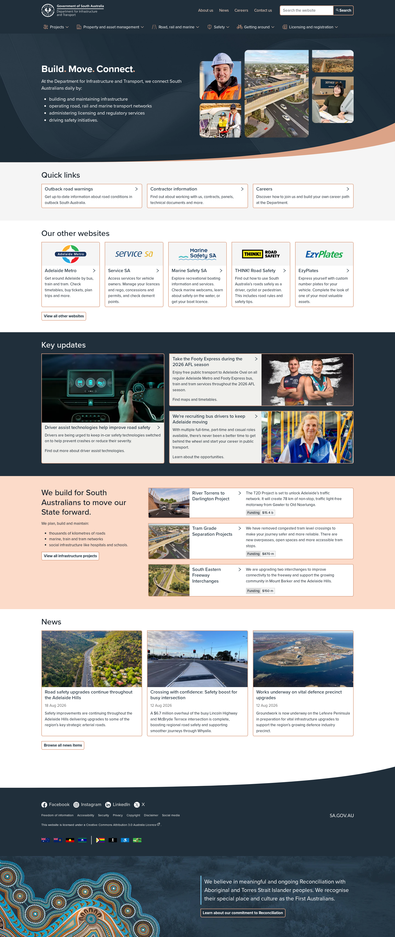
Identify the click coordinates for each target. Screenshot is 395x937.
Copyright (133, 815)
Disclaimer (151, 815)
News (224, 10)
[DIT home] (72, 10)
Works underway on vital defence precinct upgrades (299, 695)
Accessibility (85, 815)
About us (205, 10)
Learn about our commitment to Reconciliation (243, 913)
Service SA (119, 271)
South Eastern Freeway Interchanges (206, 575)
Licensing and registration (311, 27)
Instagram (91, 804)
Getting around (257, 27)
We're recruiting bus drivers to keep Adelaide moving (209, 419)
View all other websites (64, 316)
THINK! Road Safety (255, 271)
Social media (171, 815)
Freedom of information (57, 815)
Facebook (59, 804)
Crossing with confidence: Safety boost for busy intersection (193, 695)
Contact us (263, 10)
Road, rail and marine (177, 27)
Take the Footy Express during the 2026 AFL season (207, 362)
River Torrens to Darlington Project (210, 496)
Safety (219, 27)
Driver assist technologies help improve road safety (97, 428)
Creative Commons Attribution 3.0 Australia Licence (121, 824)
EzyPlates (308, 271)
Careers (241, 10)
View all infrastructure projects (70, 556)
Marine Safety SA (189, 271)
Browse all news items (63, 745)
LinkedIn (121, 804)
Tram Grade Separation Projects (212, 531)
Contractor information (173, 189)
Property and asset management (111, 27)
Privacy (118, 815)
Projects (57, 27)
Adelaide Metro (61, 271)
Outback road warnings (69, 189)
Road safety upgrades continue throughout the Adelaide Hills (88, 695)
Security (103, 815)
